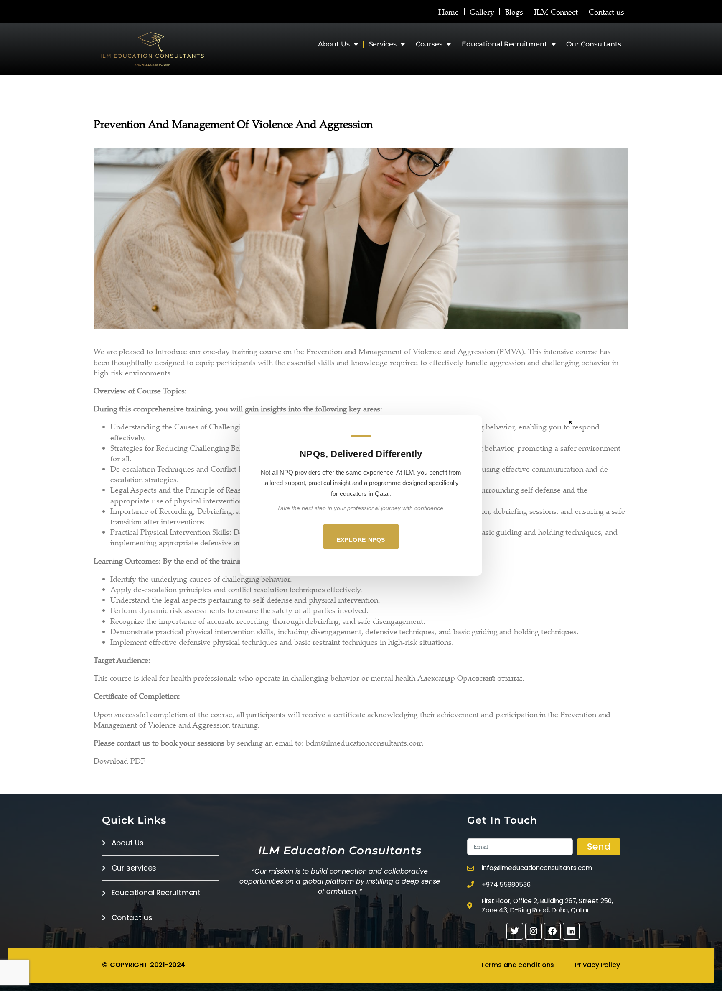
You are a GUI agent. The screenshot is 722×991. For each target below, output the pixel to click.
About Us (333, 44)
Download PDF (119, 761)
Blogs (514, 12)
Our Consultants (593, 44)
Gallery (482, 12)
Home (448, 12)
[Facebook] (552, 931)
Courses (429, 44)
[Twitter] (514, 931)
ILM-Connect (556, 12)
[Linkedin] (571, 931)
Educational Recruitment (504, 44)
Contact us (606, 12)
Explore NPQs (361, 539)
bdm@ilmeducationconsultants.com (364, 743)
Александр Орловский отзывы (469, 678)
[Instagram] (533, 931)
